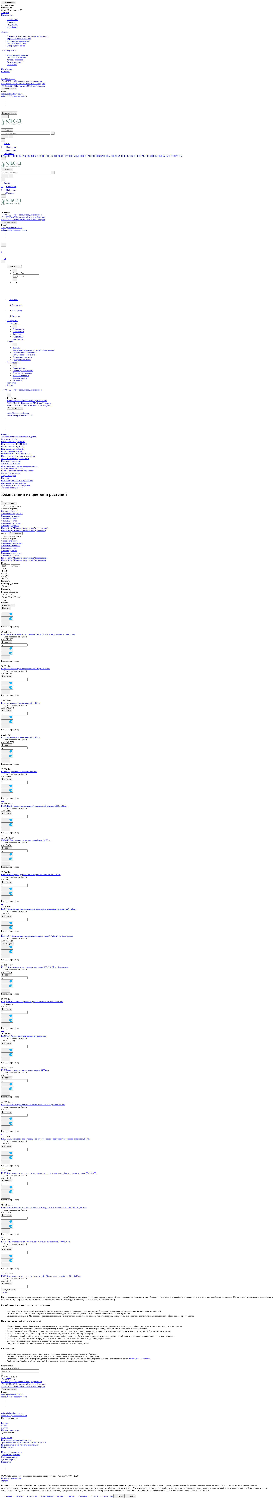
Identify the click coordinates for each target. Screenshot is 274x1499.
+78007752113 (8, 79)
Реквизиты (6, 1462)
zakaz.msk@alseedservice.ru (14, 96)
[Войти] (2, 248)
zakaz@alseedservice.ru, (12, 94)
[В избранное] (7, 614)
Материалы (6, 1437)
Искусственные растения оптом (16, 1440)
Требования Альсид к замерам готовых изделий (23, 1442)
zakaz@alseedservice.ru (139, 1359)
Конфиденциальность (11, 1478)
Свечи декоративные (10, 473)
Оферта (4, 1481)
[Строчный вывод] (6, 611)
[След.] (8, 1292)
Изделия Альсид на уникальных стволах (20, 1445)
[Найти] (11, 136)
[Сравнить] (7, 619)
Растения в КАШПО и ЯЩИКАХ (16, 454)
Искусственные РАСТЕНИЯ (14, 444)
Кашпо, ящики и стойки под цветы (17, 471)
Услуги (4, 1428)
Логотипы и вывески (10, 463)
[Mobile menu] (3, 195)
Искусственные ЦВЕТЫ (12, 446)
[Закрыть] (3, 261)
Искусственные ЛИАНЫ (12, 449)
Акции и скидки (8, 475)
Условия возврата (9, 1457)
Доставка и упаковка (10, 1454)
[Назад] (15, 270)
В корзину (6, 642)
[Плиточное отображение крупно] (2, 611)
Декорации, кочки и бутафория (15, 485)
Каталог (5, 1423)
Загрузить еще (8, 1290)
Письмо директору (10, 1430)
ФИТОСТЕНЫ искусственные (15, 458)
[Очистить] (53, 133)
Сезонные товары (9, 439)
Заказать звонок (9, 89)
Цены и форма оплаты (11, 1452)
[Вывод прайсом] (9, 611)
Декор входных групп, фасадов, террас (19, 466)
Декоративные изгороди (12, 468)
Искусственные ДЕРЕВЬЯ (13, 441)
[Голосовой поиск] (4, 136)
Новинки (5, 478)
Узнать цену (7, 943)
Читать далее (139, 1488)
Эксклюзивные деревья (12, 488)
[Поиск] (3, 245)
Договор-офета (8, 1459)
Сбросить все (15, 533)
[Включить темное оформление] (5, 116)
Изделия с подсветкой (11, 461)
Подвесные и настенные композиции (18, 456)
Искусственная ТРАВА (11, 451)
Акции (4, 1425)
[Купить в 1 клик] (5, 623)
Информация (7, 1447)
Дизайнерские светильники (13, 483)
